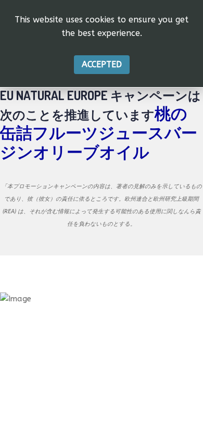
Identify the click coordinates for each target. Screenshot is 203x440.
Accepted (102, 64)
